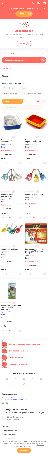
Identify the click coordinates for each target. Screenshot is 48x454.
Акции (22, 43)
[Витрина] (38, 101)
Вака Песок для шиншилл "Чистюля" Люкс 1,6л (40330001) (11, 307)
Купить (21, 14)
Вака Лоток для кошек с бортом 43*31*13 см (34, 141)
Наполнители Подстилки (32, 93)
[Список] (43, 101)
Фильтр (7, 101)
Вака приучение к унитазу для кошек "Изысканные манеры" (35, 251)
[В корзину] (20, 163)
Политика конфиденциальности (14, 399)
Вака (3, 147)
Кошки (23, 88)
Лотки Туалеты (9, 88)
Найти (43, 53)
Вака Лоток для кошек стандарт (10, 141)
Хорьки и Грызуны (11, 93)
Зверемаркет (24, 30)
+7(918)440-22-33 (16, 409)
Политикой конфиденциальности (30, 445)
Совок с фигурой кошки (10, 249)
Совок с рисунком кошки (35, 194)
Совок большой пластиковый (7, 195)
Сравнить (8, 154)
